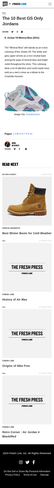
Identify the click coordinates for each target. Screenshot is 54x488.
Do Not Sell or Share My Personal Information (27, 471)
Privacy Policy (12, 475)
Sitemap (44, 475)
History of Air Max (14, 299)
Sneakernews (33, 114)
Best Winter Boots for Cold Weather (27, 233)
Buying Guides (9, 174)
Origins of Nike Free (16, 365)
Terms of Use (30, 475)
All (4, 13)
